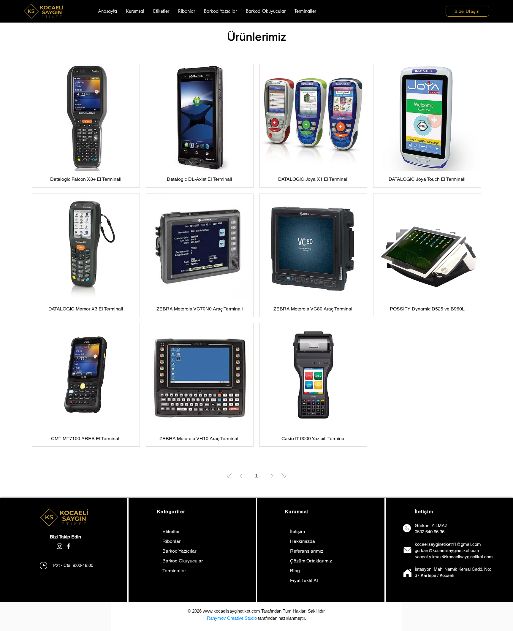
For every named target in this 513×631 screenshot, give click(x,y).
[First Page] (229, 476)
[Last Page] (283, 476)
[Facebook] (68, 546)
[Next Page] (272, 476)
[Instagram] (59, 546)
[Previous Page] (241, 476)
